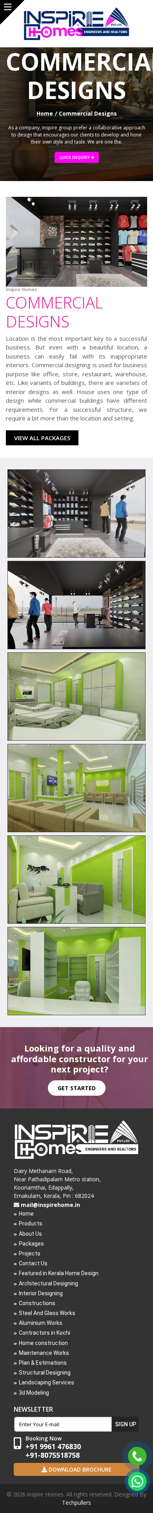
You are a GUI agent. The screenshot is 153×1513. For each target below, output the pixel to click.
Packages (31, 1243)
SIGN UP (125, 1424)
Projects (29, 1253)
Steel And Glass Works (47, 1313)
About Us (30, 1234)
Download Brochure (79, 1469)
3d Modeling (34, 1393)
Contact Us (33, 1263)
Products (30, 1223)
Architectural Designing (48, 1283)
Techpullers (76, 1502)
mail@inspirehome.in (50, 1205)
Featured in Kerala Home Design (58, 1273)
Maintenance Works (44, 1353)
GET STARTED (77, 1088)
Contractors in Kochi (44, 1333)
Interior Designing (41, 1293)
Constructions (37, 1303)
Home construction (43, 1343)
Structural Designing (45, 1372)
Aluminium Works (40, 1323)
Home (44, 113)
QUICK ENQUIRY (75, 157)
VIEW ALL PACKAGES (42, 438)
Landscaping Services (46, 1382)
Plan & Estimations (43, 1363)
